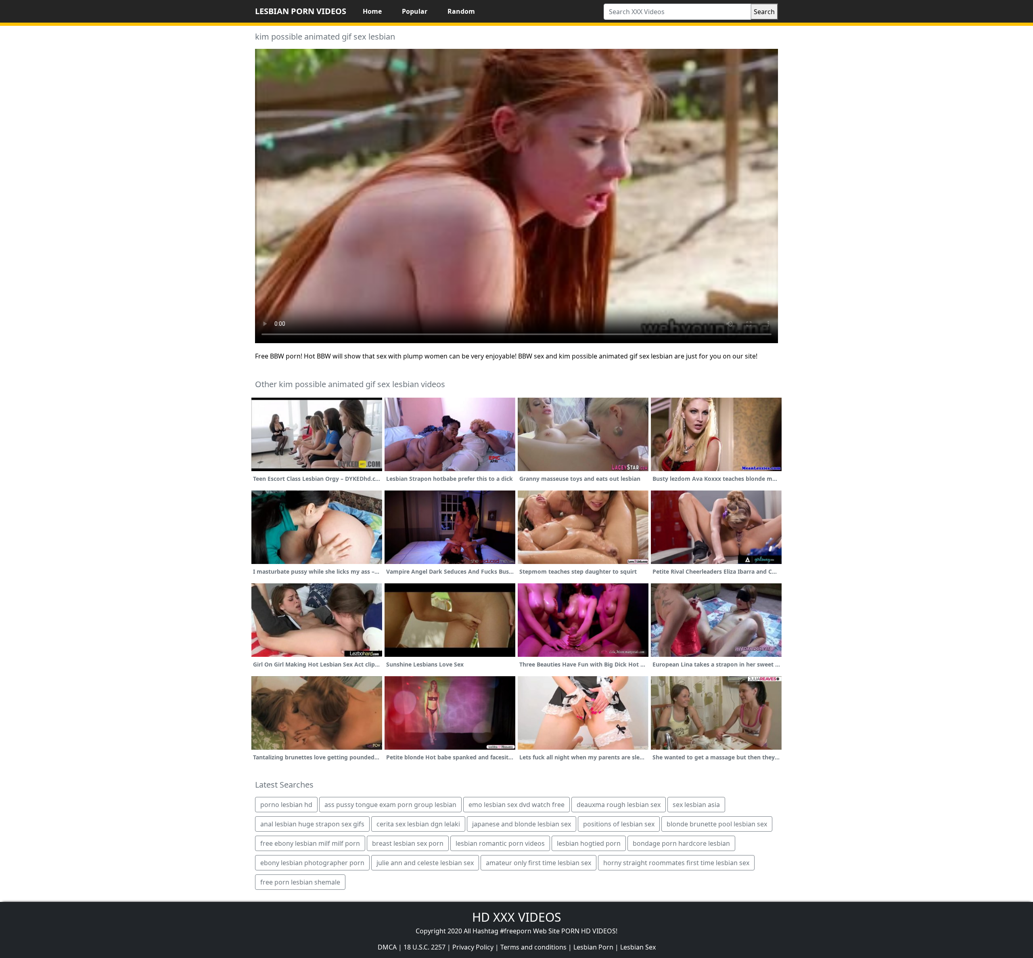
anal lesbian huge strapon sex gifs (312, 824)
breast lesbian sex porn (407, 843)
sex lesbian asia (696, 804)
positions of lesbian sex (619, 824)
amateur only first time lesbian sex (538, 862)
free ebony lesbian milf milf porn (310, 843)
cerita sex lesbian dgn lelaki (418, 824)
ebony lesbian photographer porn (312, 862)
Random (461, 11)
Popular (414, 11)
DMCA (387, 947)
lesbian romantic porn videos (500, 843)
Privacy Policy (472, 947)
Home (372, 11)
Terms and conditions (533, 947)
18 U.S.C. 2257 (424, 947)
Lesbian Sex (638, 947)
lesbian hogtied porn (589, 843)
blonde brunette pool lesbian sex (717, 824)
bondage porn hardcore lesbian (681, 843)
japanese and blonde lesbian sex (521, 824)
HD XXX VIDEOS (516, 917)
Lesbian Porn (593, 947)
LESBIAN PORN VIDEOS (300, 11)
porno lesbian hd (286, 804)
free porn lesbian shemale (300, 882)
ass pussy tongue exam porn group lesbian (390, 804)
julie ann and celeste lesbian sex (425, 862)
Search (764, 11)
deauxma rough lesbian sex (619, 804)
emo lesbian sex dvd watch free (516, 804)
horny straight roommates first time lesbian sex (676, 862)
